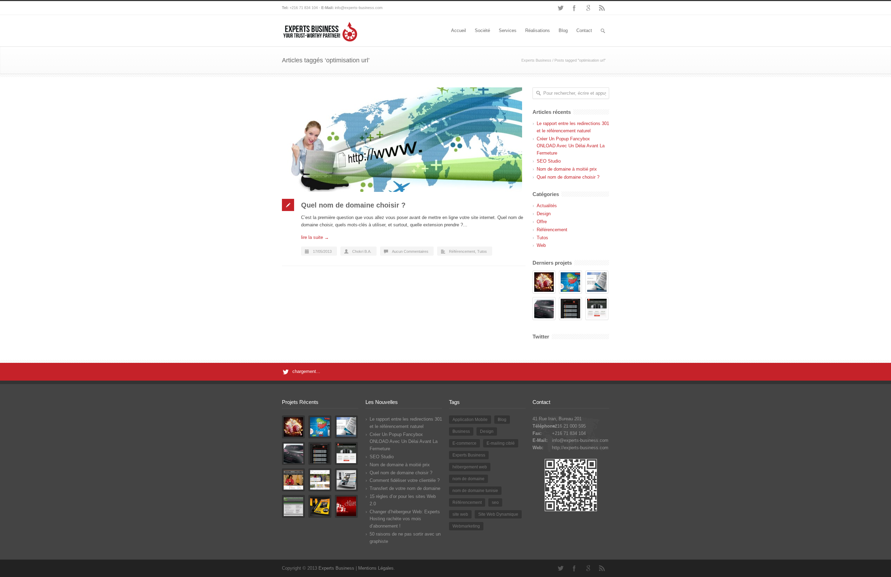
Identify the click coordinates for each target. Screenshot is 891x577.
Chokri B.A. (361, 251)
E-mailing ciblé (501, 443)
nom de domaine (468, 478)
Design (544, 213)
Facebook (574, 8)
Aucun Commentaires (410, 251)
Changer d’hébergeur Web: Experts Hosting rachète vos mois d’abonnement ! (405, 519)
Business (461, 431)
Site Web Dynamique (498, 514)
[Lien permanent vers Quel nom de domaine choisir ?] (404, 139)
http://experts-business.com (580, 447)
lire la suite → (315, 237)
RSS (602, 8)
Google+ (588, 8)
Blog (563, 30)
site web (460, 514)
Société (482, 30)
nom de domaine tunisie (475, 490)
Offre (542, 221)
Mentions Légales (376, 568)
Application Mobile (470, 419)
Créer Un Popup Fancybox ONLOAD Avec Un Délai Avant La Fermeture (571, 146)
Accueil (458, 30)
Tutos (482, 251)
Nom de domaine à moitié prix (567, 169)
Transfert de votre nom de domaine (405, 488)
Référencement (462, 251)
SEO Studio (549, 161)
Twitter (560, 8)
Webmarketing (466, 526)
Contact (584, 30)
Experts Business (536, 60)
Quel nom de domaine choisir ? (353, 205)
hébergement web (469, 467)
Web (541, 245)
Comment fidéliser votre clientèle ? (405, 480)
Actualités (547, 205)
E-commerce (464, 443)
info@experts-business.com (359, 8)
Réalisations (537, 30)
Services (508, 30)
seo (495, 502)
